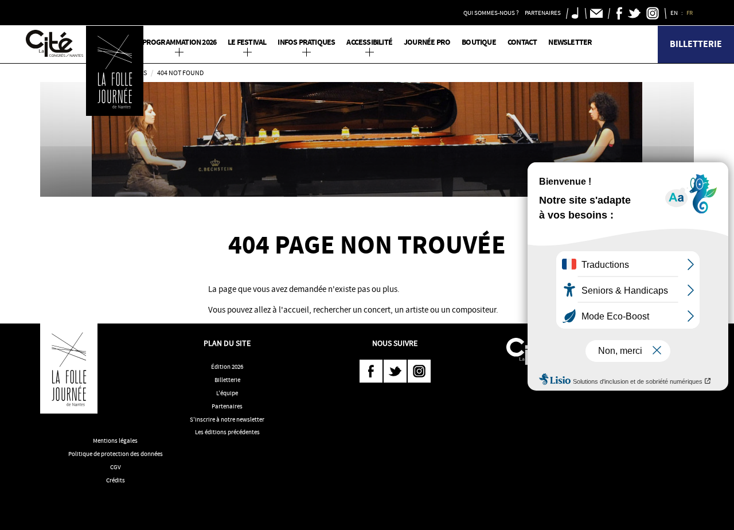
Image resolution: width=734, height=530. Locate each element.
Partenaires (227, 406)
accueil (296, 309)
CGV (115, 467)
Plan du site (227, 343)
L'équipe (227, 393)
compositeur (474, 309)
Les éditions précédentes (227, 432)
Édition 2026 (227, 367)
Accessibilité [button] (369, 42)
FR (690, 13)
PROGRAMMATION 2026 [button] (179, 42)
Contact (522, 42)
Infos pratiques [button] (306, 42)
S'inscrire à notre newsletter (227, 419)
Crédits (115, 480)
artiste (416, 309)
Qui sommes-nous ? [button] (491, 13)
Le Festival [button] (247, 42)
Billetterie (696, 44)
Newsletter (570, 42)
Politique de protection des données (115, 454)
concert (377, 309)
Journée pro (427, 42)
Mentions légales (115, 441)
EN (674, 13)
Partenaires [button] (543, 13)
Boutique (479, 42)
